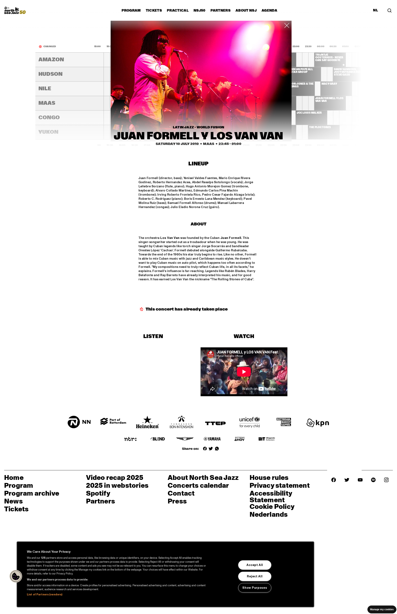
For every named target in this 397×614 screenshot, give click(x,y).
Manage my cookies (382, 609)
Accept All (254, 565)
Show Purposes (254, 587)
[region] (165, 574)
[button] (16, 576)
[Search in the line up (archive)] (389, 10)
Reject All (254, 576)
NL (375, 10)
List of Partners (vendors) (44, 594)
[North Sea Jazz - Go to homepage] (15, 10)
